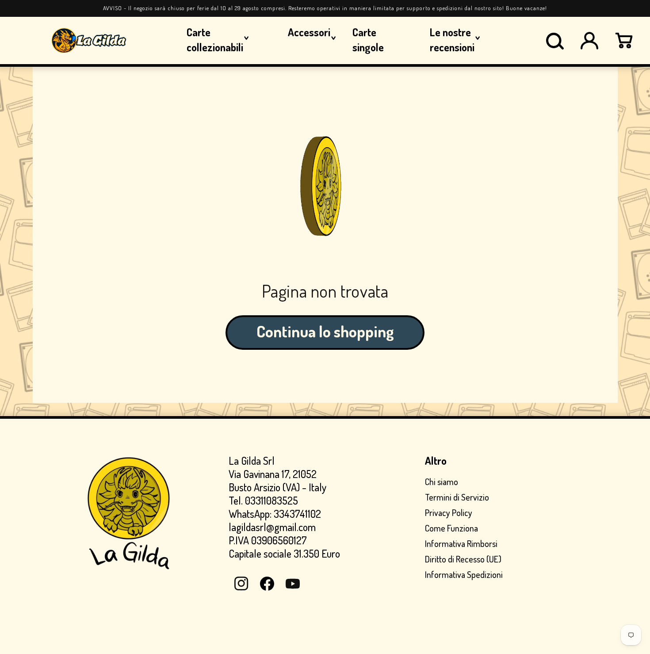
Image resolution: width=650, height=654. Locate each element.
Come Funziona (451, 528)
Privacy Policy (448, 512)
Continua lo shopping (325, 331)
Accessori (309, 32)
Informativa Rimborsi (461, 543)
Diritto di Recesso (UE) (463, 559)
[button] (555, 40)
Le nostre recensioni (452, 39)
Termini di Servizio (457, 497)
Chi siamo (441, 481)
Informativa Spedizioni (464, 574)
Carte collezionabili (215, 39)
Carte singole (368, 39)
